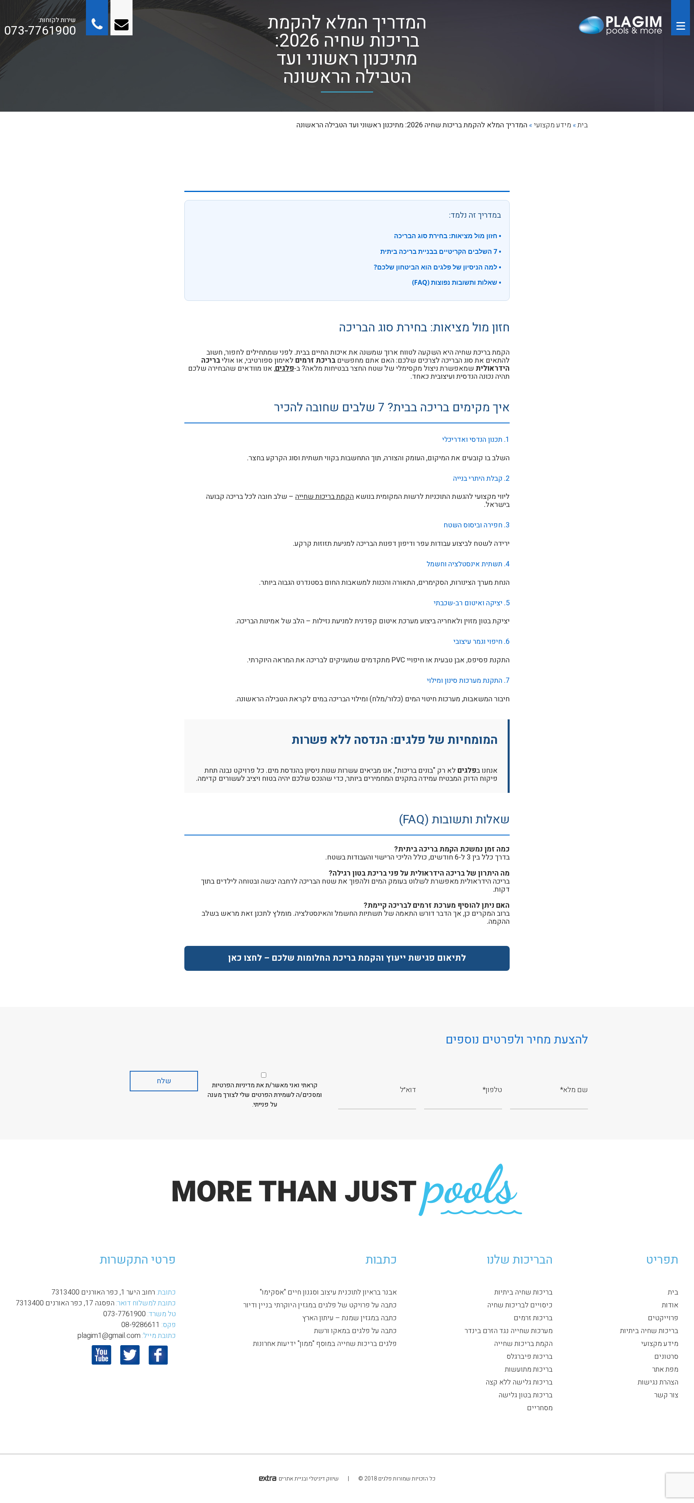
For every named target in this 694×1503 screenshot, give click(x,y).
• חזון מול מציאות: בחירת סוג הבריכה (447, 235)
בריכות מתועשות (529, 1369)
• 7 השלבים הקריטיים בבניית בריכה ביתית (440, 251)
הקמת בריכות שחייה (324, 496)
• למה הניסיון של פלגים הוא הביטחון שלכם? (437, 267)
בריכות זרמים (533, 1318)
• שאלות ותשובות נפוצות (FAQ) (456, 282)
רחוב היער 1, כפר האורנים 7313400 (103, 1292)
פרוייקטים (663, 1318)
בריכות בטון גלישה (525, 1395)
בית (583, 125)
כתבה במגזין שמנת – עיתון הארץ (349, 1318)
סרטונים (666, 1356)
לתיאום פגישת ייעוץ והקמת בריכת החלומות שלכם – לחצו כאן (347, 958)
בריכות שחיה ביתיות (649, 1330)
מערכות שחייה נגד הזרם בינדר (509, 1330)
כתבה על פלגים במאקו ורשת (355, 1330)
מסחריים (540, 1408)
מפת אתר (665, 1369)
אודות (670, 1305)
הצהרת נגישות (658, 1382)
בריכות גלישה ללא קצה (519, 1382)
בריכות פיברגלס (529, 1356)
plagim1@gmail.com (109, 1335)
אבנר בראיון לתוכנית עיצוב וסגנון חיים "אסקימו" (328, 1292)
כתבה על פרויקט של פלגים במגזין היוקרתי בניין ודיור (320, 1305)
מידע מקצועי (552, 125)
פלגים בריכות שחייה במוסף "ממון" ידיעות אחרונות (325, 1343)
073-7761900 (40, 31)
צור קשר (666, 1395)
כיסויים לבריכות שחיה (520, 1305)
